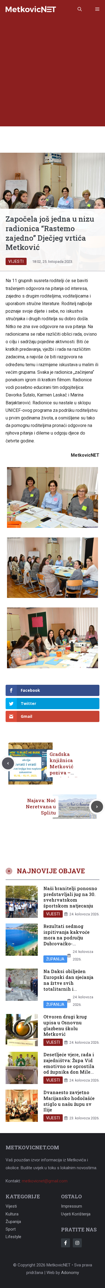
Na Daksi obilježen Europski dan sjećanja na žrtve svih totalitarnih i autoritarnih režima (68, 982)
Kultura (12, 1214)
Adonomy (70, 1272)
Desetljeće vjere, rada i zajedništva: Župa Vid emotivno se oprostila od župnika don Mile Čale (68, 1066)
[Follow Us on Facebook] (65, 1242)
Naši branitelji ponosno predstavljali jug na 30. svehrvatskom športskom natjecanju (70, 897)
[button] (79, 9)
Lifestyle (13, 1236)
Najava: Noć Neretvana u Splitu (41, 806)
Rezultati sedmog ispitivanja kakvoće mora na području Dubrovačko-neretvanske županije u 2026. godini (70, 940)
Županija (55, 959)
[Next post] (97, 807)
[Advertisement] (52, 73)
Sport (11, 1229)
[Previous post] (8, 763)
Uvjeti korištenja (75, 1214)
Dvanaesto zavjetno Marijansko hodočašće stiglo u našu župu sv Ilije (69, 1101)
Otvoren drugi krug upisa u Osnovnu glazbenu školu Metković (65, 1025)
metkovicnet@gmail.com (44, 1180)
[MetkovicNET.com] (31, 9)
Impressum (71, 1206)
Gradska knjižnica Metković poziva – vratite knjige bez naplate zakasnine (67, 773)
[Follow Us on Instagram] (77, 1242)
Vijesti (16, 261)
